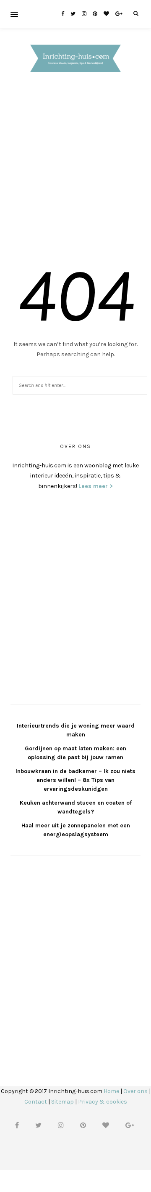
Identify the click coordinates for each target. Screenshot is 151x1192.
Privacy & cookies (102, 1101)
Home (111, 1091)
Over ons (135, 1091)
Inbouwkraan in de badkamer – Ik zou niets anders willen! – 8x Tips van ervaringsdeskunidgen (75, 780)
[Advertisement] (75, 169)
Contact (35, 1101)
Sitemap (62, 1101)
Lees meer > (95, 486)
